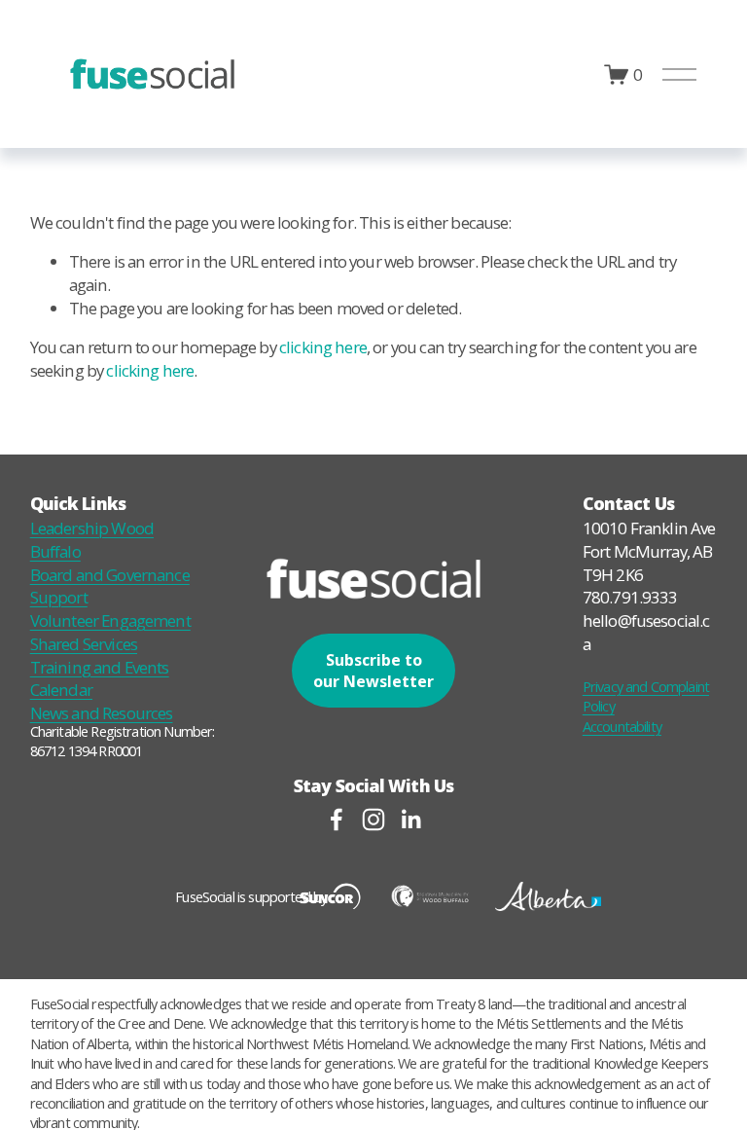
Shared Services (83, 644)
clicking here (323, 347)
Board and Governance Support (110, 586)
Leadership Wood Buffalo (92, 540)
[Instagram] (373, 819)
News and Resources (101, 713)
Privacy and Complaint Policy (646, 695)
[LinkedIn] (410, 819)
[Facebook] (336, 819)
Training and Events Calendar (99, 679)
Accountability (622, 726)
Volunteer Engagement (110, 620)
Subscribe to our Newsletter (373, 670)
